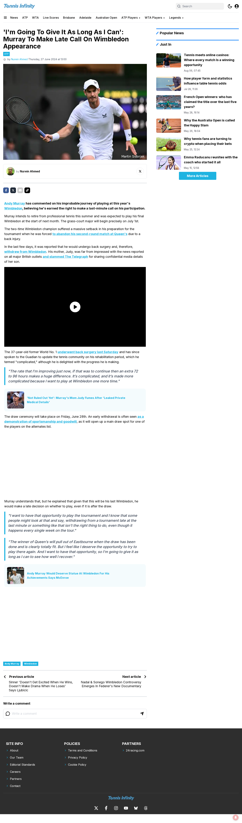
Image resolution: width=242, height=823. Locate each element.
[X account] (96, 808)
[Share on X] (13, 190)
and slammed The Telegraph (65, 256)
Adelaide (85, 17)
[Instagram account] (116, 808)
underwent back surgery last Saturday (88, 352)
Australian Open (106, 17)
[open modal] (237, 6)
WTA (35, 17)
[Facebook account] (106, 808)
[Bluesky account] (136, 808)
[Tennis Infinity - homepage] (19, 6)
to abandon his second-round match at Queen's (89, 234)
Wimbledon (13, 208)
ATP (25, 17)
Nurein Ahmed (19, 59)
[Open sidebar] (5, 17)
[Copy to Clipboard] (27, 190)
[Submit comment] (142, 713)
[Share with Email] (20, 190)
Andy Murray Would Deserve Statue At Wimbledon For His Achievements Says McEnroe (68, 575)
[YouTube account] (126, 808)
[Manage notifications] (235, 817)
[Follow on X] (140, 171)
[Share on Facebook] (6, 190)
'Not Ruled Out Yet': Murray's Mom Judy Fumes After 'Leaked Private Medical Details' (76, 400)
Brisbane (69, 17)
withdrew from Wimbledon (25, 252)
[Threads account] (146, 808)
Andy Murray (14, 203)
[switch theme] (229, 6)
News (14, 17)
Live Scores (51, 17)
